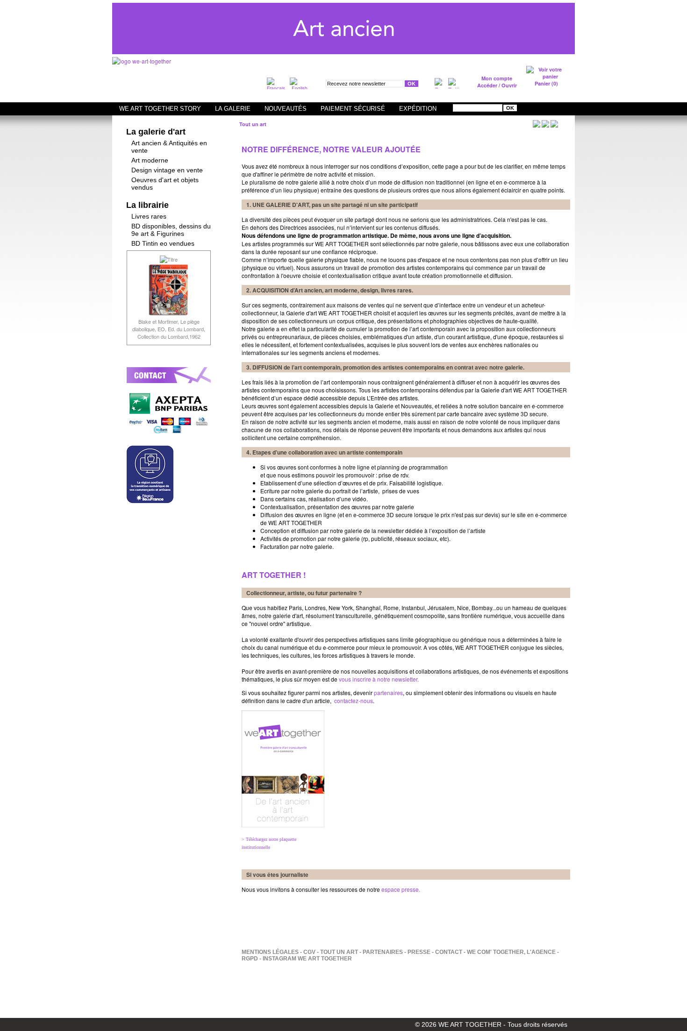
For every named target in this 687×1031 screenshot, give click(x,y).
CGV (309, 952)
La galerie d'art (156, 131)
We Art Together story (160, 108)
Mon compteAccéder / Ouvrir (497, 82)
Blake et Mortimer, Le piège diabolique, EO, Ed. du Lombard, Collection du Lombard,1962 (168, 329)
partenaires (388, 693)
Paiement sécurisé (353, 108)
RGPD (250, 958)
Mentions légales (270, 952)
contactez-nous (353, 700)
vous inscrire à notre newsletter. (378, 679)
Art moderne (149, 160)
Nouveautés (286, 108)
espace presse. (400, 889)
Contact (448, 952)
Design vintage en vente (167, 170)
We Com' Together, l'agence (511, 952)
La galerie (232, 108)
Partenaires (383, 952)
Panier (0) (546, 83)
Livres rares (148, 216)
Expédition (418, 108)
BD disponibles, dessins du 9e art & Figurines (171, 229)
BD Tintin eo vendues (162, 243)
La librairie (147, 205)
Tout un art (339, 952)
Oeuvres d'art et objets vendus (165, 183)
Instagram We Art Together (307, 958)
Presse (419, 952)
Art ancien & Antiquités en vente (169, 146)
